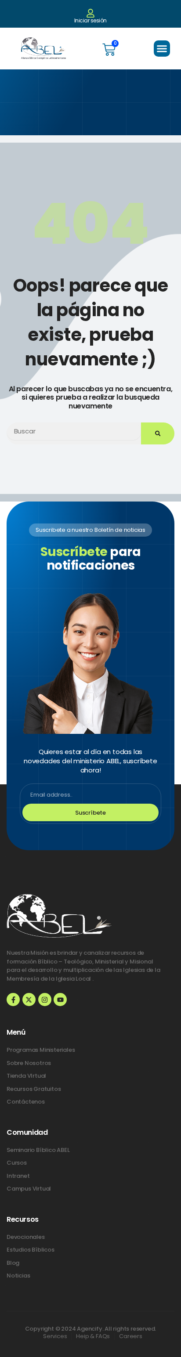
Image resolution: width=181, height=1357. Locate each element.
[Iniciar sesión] (90, 13)
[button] (162, 48)
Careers (130, 1336)
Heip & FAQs (93, 1336)
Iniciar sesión (90, 20)
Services (55, 1336)
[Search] (157, 433)
